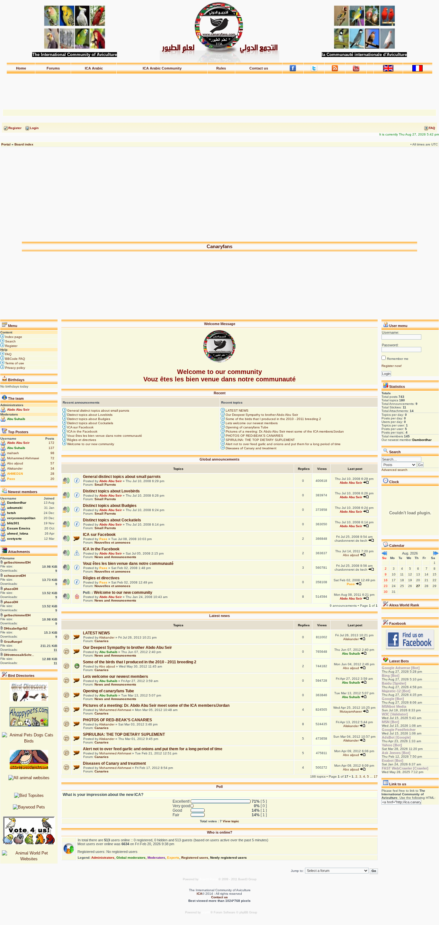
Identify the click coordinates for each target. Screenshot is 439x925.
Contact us (258, 68)
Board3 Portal (209, 879)
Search (10, 341)
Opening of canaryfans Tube (246, 427)
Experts (173, 857)
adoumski (14, 507)
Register (10, 346)
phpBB (206, 912)
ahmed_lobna (17, 533)
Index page (13, 337)
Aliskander (14, 468)
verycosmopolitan (21, 518)
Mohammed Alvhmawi (23, 458)
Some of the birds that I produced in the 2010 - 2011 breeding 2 (273, 419)
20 (52, 479)
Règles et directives (81, 440)
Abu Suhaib (16, 419)
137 (51, 448)
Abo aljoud (15, 463)
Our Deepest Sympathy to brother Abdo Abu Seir (261, 414)
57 (52, 463)
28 (52, 473)
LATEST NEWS (236, 410)
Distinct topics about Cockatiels (89, 423)
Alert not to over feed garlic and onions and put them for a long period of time (283, 444)
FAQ (8, 354)
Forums (53, 68)
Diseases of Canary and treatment (250, 448)
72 (52, 458)
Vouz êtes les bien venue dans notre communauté (104, 435)
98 (52, 453)
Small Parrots (105, 484)
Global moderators (131, 857)
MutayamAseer (351, 711)
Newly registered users (228, 857)
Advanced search (394, 470)
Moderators (156, 857)
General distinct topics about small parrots (97, 410)
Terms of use (14, 363)
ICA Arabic (94, 68)
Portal (6, 144)
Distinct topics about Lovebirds (89, 414)
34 (52, 468)
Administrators (102, 857)
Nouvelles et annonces (112, 542)
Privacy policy (14, 367)
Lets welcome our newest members (251, 423)
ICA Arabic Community (162, 68)
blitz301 (13, 523)
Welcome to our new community (90, 444)
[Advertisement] (219, 88)
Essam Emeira (18, 528)
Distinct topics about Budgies (88, 419)
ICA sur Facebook (80, 427)
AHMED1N (15, 473)
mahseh (13, 453)
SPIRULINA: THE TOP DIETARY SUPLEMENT (260, 440)
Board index (23, 144)
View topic (231, 821)
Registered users (194, 857)
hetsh (11, 513)
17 (376, 776)
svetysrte (14, 538)
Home (21, 68)
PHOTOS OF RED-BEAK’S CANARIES (254, 435)
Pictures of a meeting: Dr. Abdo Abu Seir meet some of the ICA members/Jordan (284, 431)
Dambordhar (16, 502)
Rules (221, 68)
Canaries (101, 641)
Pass (11, 479)
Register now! (391, 366)
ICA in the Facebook (81, 431)
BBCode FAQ (14, 358)
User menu (398, 326)
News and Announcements (115, 557)
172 (51, 442)
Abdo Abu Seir (18, 409)
